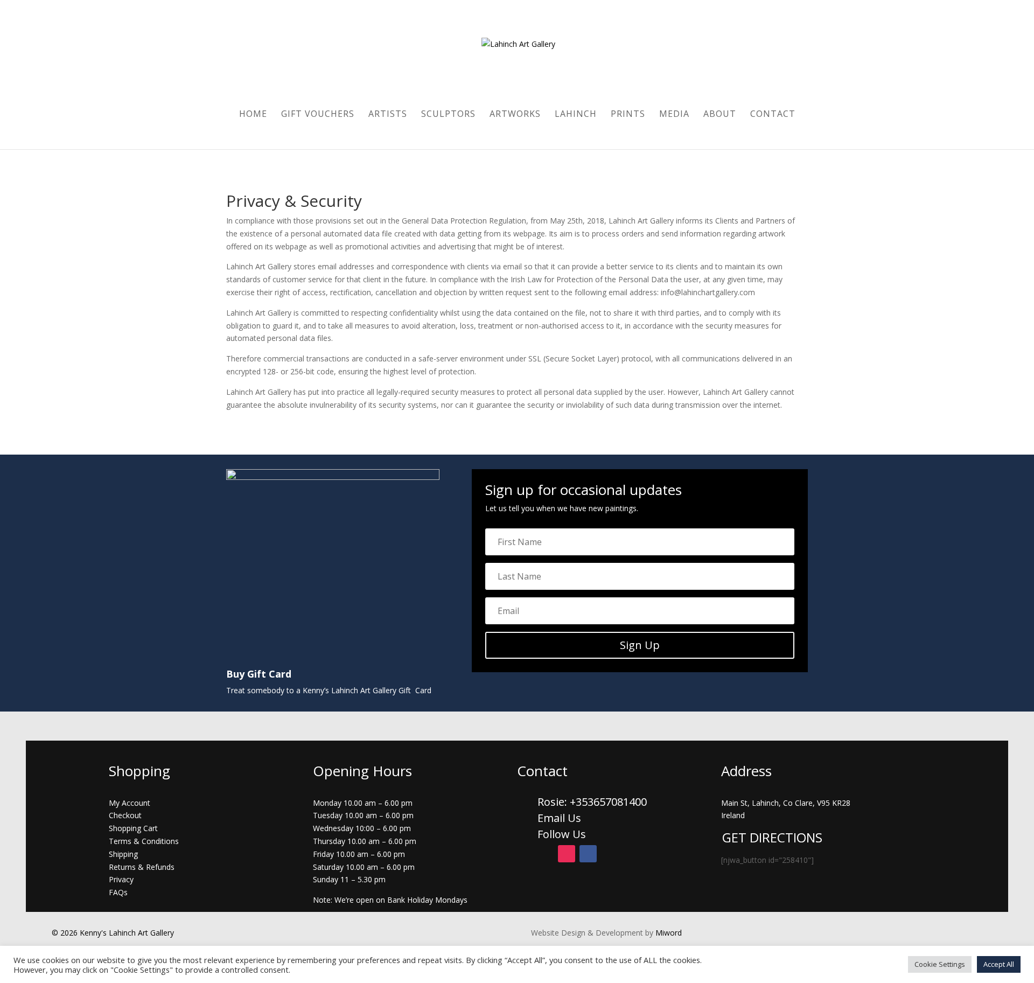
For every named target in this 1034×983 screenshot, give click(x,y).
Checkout (125, 815)
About (719, 115)
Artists (387, 115)
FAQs (118, 892)
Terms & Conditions (144, 841)
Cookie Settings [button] (939, 964)
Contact (772, 115)
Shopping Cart (133, 828)
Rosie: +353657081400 (593, 801)
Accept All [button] (998, 964)
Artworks (515, 115)
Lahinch (576, 115)
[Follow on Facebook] (588, 853)
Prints (628, 115)
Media (674, 115)
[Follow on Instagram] (566, 853)
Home (253, 115)
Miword (667, 933)
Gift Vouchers (317, 115)
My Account (129, 803)
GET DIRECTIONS (772, 837)
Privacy (121, 879)
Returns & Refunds (141, 867)
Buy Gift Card (258, 673)
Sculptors (448, 115)
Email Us (559, 818)
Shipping (123, 854)
